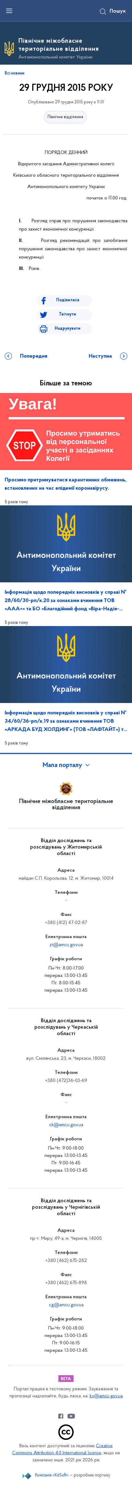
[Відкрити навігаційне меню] (9, 11)
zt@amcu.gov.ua (66, 944)
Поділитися (67, 300)
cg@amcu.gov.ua (66, 1305)
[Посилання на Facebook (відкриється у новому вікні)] (60, 1416)
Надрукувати (67, 328)
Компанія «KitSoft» (52, 1475)
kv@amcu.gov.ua (106, 1396)
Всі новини (14, 73)
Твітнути (67, 314)
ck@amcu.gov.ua (66, 1125)
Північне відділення (65, 117)
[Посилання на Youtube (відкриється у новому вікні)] (71, 1416)
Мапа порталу (62, 765)
